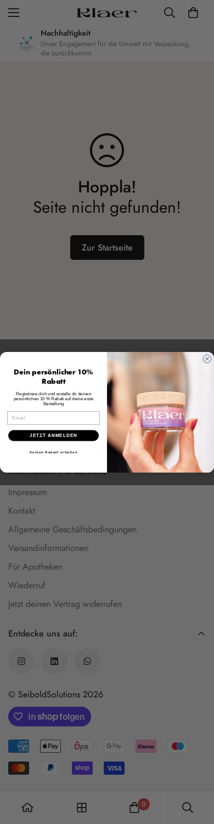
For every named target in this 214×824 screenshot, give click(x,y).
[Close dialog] (207, 359)
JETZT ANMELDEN (53, 435)
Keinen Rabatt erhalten (54, 452)
